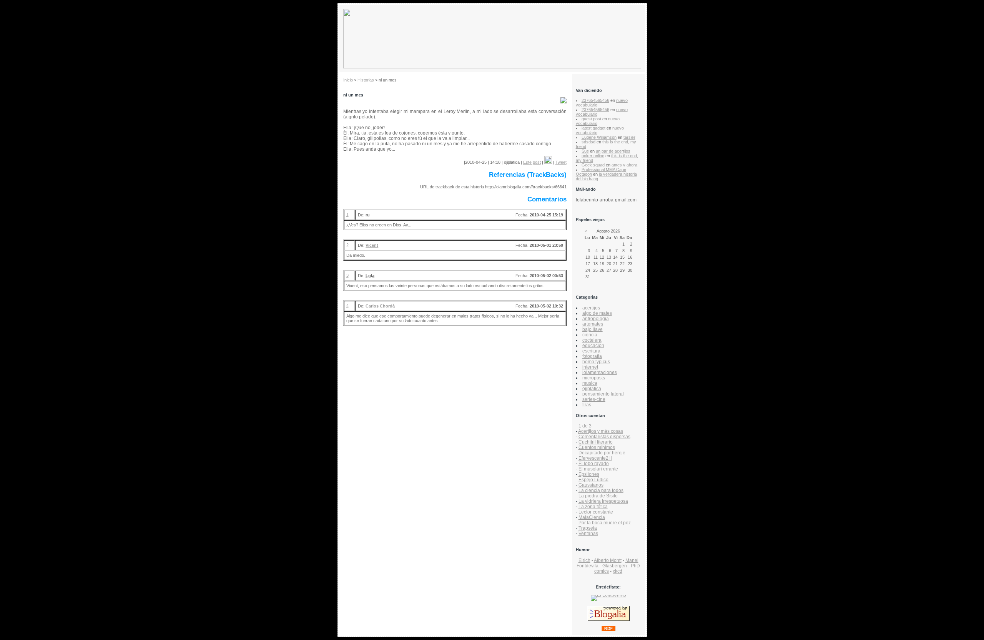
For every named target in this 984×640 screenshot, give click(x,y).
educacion (593, 345)
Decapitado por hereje (601, 452)
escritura (591, 351)
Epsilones (588, 474)
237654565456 (595, 100)
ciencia (589, 334)
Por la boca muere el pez (604, 522)
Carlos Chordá (380, 306)
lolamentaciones (599, 372)
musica (589, 383)
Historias (365, 80)
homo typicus (596, 361)
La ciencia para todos (600, 490)
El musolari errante (598, 469)
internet (590, 367)
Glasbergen (614, 566)
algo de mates (597, 313)
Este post (532, 162)
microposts (593, 378)
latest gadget (593, 128)
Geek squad (593, 165)
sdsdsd (588, 142)
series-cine (593, 399)
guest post (591, 118)
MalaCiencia (591, 517)
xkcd (617, 571)
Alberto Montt (608, 560)
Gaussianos (590, 485)
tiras (586, 404)
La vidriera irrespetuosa (603, 501)
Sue (585, 151)
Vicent (372, 245)
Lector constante (595, 512)
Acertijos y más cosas (600, 431)
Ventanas (588, 533)
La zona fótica (593, 506)
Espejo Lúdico (593, 479)
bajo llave (592, 329)
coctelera (592, 340)
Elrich (584, 560)
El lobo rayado (593, 463)
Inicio (348, 80)
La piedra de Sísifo (598, 496)
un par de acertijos (613, 151)
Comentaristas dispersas (604, 436)
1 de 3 (585, 426)
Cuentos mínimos (596, 447)
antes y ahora (624, 165)
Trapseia (587, 528)
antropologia (595, 318)
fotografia (592, 356)
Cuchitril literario (595, 442)
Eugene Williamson (599, 137)
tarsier (629, 137)
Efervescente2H (595, 458)
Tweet (561, 162)
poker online (593, 155)
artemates (592, 324)
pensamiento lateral (603, 394)
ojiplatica (591, 388)
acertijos (591, 308)
